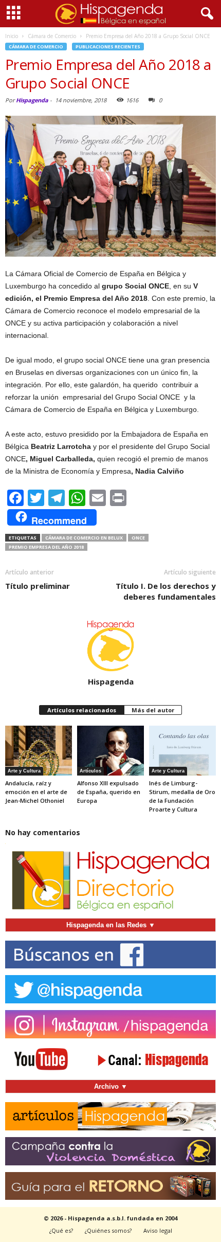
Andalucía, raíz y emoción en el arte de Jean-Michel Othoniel (36, 791)
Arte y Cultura (24, 770)
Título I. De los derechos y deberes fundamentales (166, 591)
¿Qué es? (61, 1230)
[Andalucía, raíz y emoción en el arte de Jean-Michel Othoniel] (38, 751)
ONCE (138, 537)
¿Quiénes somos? (108, 1230)
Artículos (90, 770)
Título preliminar (37, 586)
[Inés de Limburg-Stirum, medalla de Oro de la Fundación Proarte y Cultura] (182, 751)
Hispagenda (32, 100)
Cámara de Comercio (36, 46)
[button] (205, 14)
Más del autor (153, 710)
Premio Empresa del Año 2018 (46, 547)
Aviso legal (157, 1230)
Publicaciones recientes (108, 46)
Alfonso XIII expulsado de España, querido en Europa (108, 791)
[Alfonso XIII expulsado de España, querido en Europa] (110, 751)
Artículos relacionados (81, 710)
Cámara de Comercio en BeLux (84, 537)
